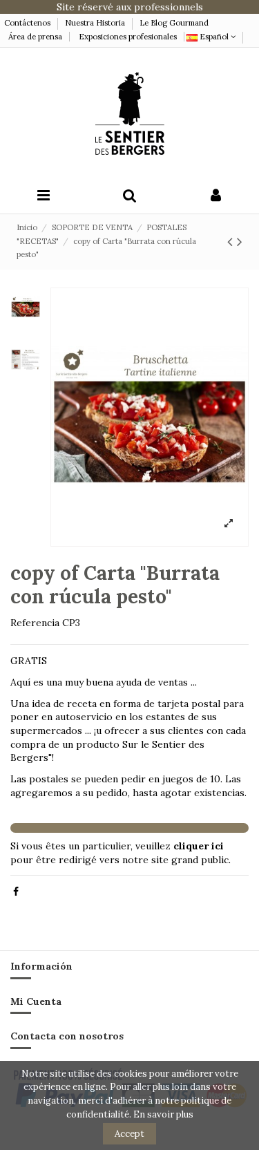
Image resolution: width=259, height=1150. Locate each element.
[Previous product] (232, 241)
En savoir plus (163, 1114)
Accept (129, 1134)
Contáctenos (28, 23)
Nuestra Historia (95, 23)
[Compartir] (16, 891)
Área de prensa (35, 36)
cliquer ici (198, 846)
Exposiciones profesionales (128, 36)
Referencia (34, 622)
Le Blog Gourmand (174, 23)
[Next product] (239, 241)
